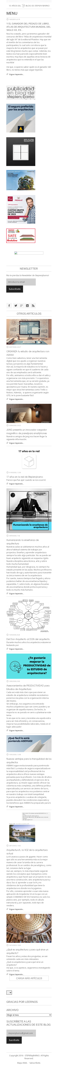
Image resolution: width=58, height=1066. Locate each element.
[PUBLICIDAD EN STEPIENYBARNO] (20, 92)
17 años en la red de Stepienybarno (24, 476)
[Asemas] (29, 1)
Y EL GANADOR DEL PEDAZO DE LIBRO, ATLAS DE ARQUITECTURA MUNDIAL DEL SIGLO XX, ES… (28, 26)
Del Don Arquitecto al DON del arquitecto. (28, 639)
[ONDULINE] (20, 235)
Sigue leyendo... (16, 74)
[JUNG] (20, 151)
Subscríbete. (35, 1063)
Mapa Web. (22, 1063)
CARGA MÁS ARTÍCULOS (29, 978)
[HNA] (20, 209)
